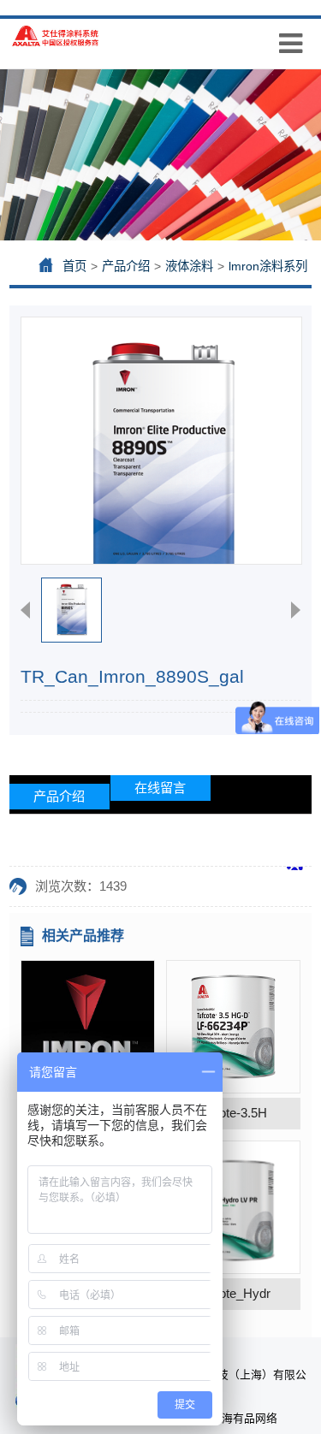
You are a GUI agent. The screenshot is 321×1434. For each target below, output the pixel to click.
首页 (74, 266)
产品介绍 (126, 266)
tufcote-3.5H (233, 1112)
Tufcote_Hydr (232, 1293)
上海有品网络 (244, 1418)
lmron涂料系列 (268, 266)
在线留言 (160, 787)
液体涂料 (189, 266)
